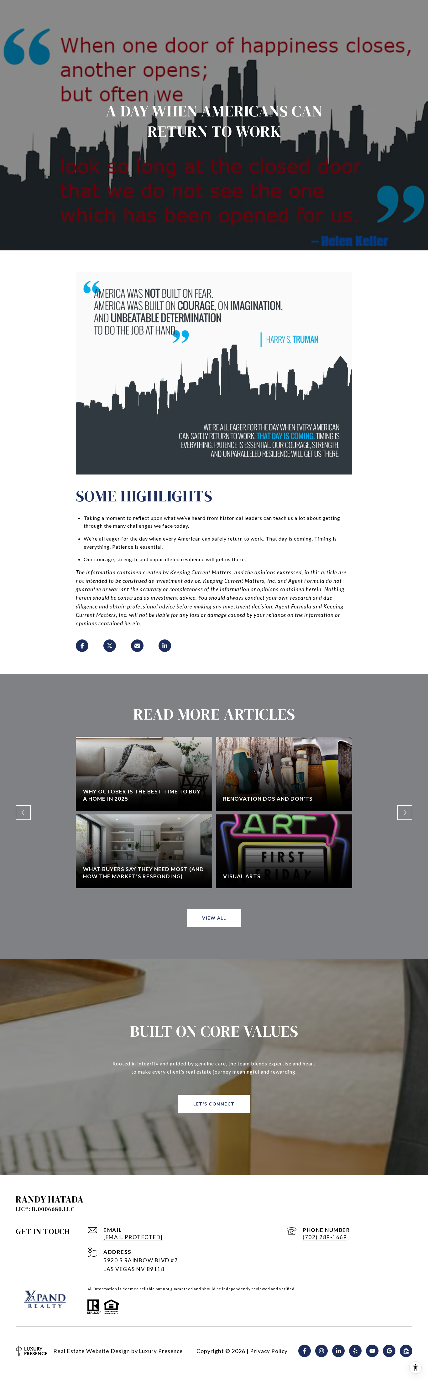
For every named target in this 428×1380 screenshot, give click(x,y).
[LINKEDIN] (338, 1351)
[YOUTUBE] (372, 1351)
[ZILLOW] (406, 1351)
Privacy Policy (269, 1351)
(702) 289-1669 (325, 1237)
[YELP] (355, 1351)
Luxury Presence (161, 1351)
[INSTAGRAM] (321, 1351)
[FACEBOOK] (304, 1351)
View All (214, 918)
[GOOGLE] (389, 1351)
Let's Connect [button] (214, 1103)
